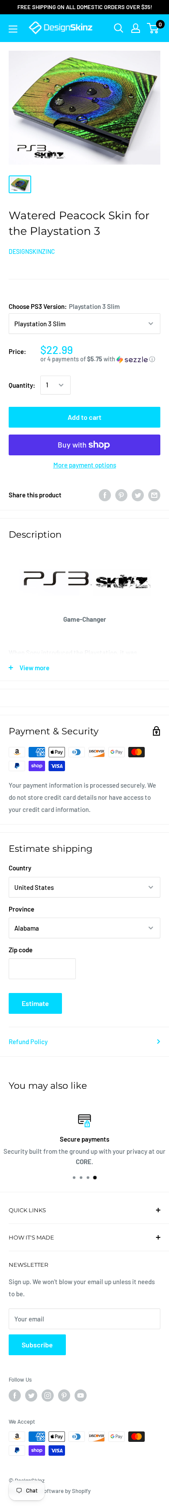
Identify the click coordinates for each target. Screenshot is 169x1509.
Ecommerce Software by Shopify (50, 1490)
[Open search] (119, 28)
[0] (153, 28)
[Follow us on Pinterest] (64, 1395)
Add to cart (84, 417)
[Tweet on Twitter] (138, 494)
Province (21, 909)
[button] (100, 359)
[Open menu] (13, 29)
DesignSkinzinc (32, 251)
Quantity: (22, 385)
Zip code (20, 950)
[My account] (135, 28)
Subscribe (37, 1344)
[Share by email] (154, 494)
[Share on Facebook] (105, 494)
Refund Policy (28, 1041)
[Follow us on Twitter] (31, 1395)
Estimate (35, 1003)
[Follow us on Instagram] (48, 1395)
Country (20, 868)
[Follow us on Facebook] (15, 1395)
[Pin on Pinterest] (121, 494)
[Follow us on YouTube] (81, 1395)
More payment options (84, 465)
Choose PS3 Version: (64, 306)
